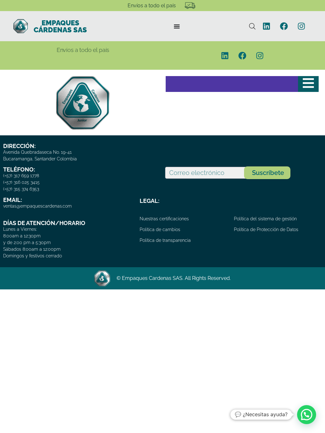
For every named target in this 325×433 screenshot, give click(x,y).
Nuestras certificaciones (164, 218)
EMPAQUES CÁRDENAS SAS (60, 26)
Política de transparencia (165, 240)
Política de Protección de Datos (266, 229)
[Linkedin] (267, 26)
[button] (306, 414)
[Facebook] (284, 26)
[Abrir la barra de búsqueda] (252, 26)
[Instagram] (301, 26)
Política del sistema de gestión (265, 218)
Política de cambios (160, 229)
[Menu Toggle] (177, 26)
